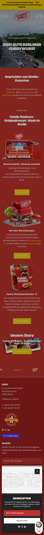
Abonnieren (22, 521)
